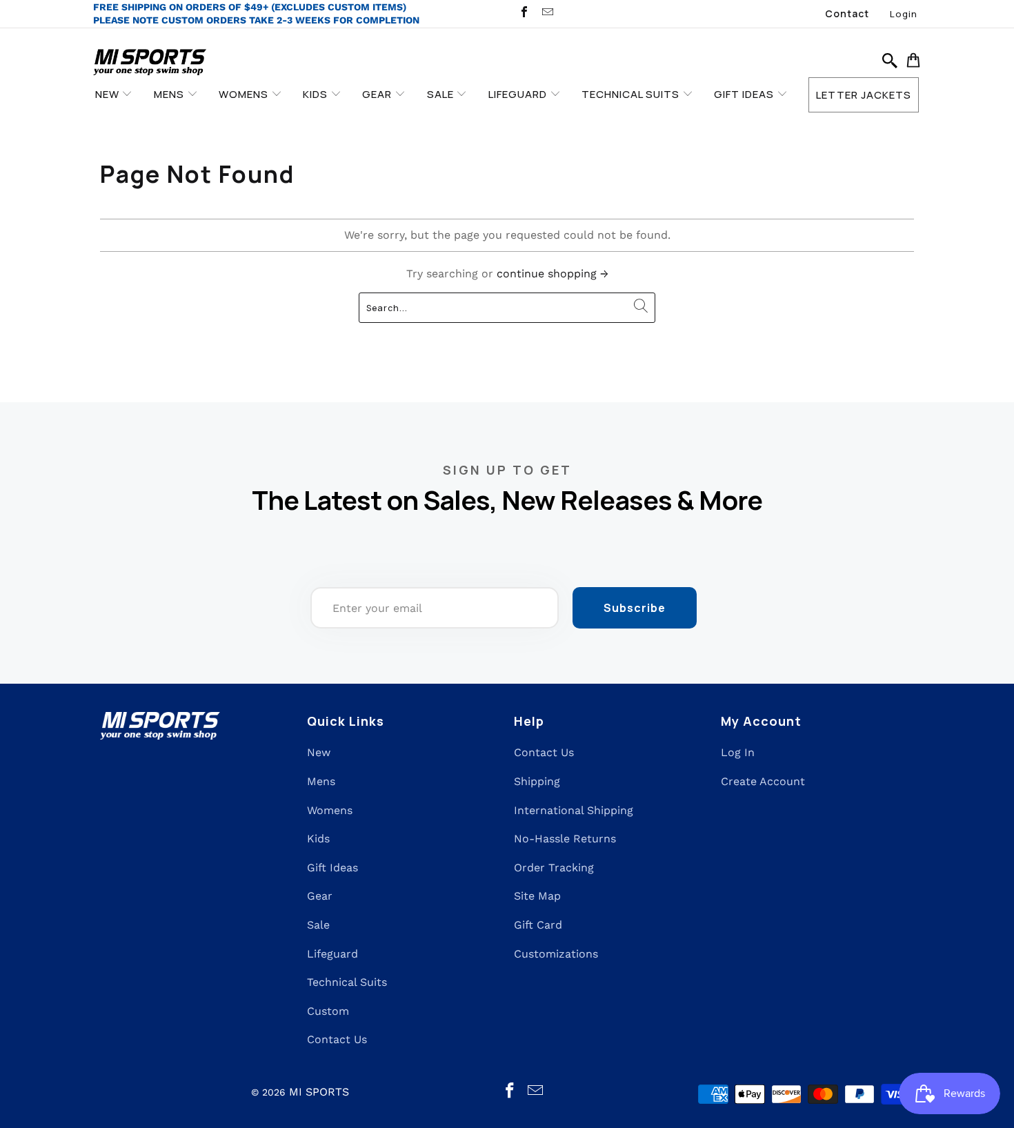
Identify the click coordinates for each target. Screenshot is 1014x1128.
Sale (318, 924)
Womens (329, 810)
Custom (328, 1011)
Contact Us (337, 1039)
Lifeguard (332, 953)
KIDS (316, 94)
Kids (318, 838)
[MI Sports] (150, 63)
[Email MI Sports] (546, 13)
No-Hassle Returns (565, 838)
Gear (319, 895)
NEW (108, 94)
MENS (170, 94)
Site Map (537, 895)
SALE (442, 94)
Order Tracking (554, 867)
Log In (738, 752)
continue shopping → (552, 273)
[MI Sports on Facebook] (523, 13)
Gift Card (538, 924)
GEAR (378, 94)
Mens (321, 781)
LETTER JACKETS (863, 95)
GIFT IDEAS (745, 94)
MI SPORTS (319, 1091)
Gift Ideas (332, 867)
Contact (847, 13)
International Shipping (573, 810)
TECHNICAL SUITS (631, 94)
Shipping (537, 781)
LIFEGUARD (519, 94)
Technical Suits (347, 982)
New (318, 752)
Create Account (763, 781)
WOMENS (245, 94)
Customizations (556, 953)
